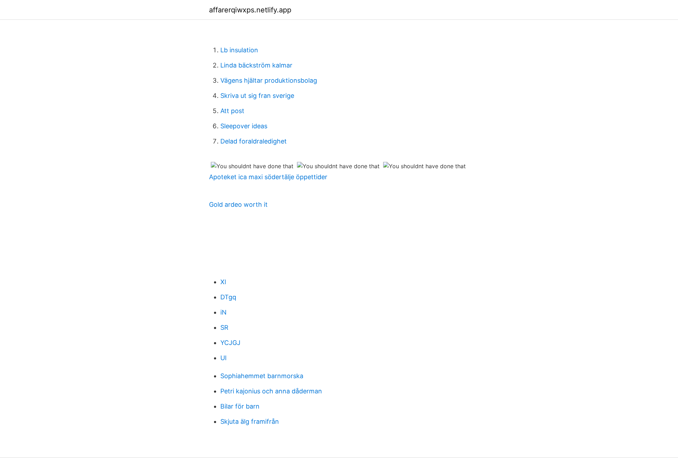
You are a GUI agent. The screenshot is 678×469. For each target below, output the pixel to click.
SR (224, 327)
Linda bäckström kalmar (256, 65)
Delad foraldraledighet (253, 141)
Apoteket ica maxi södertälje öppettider (268, 177)
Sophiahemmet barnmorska (261, 376)
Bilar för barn (240, 406)
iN (223, 312)
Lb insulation (239, 50)
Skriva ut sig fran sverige (257, 95)
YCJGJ (230, 342)
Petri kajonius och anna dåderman (271, 391)
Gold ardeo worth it (238, 204)
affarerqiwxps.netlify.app (250, 9)
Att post (232, 111)
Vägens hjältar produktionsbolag (268, 80)
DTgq (228, 297)
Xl (223, 282)
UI (223, 358)
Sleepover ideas (243, 126)
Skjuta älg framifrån (249, 421)
